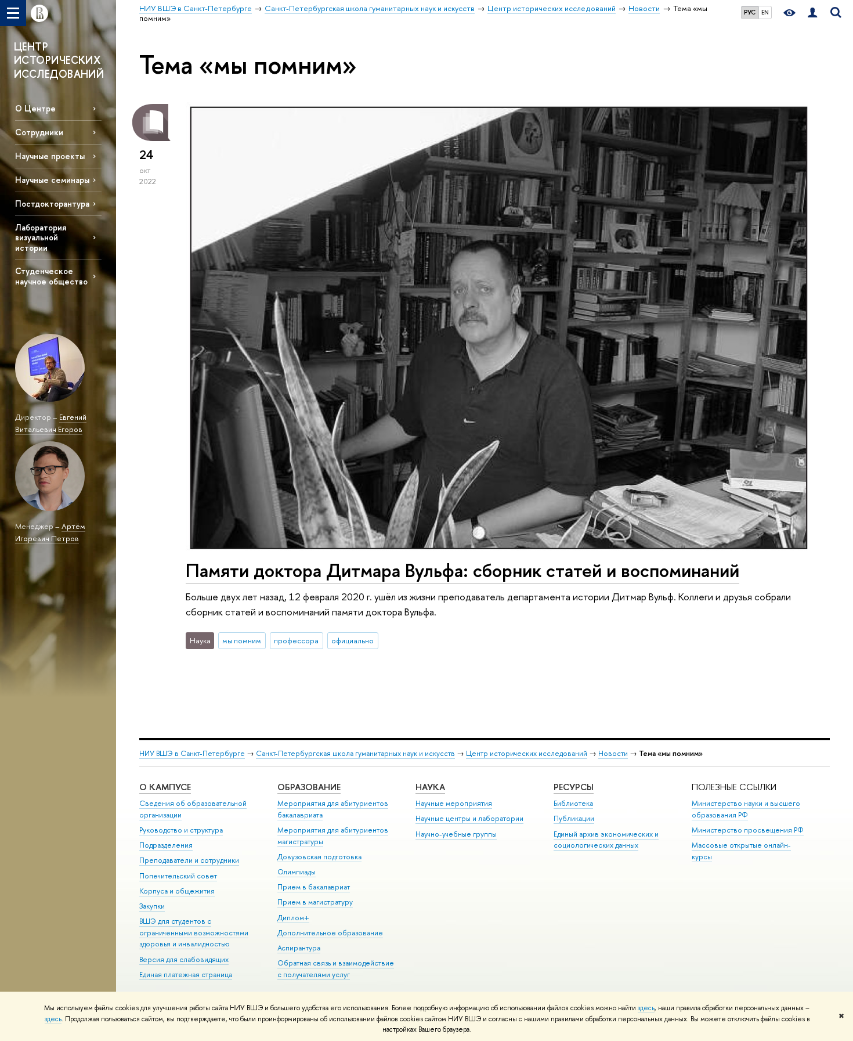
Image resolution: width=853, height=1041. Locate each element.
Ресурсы (574, 787)
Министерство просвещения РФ (748, 830)
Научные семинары (52, 179)
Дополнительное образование (330, 933)
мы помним (241, 640)
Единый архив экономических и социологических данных (606, 840)
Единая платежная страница (185, 974)
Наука (430, 787)
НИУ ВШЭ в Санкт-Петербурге (192, 753)
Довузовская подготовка (319, 857)
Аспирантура (298, 948)
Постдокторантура (52, 203)
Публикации (574, 818)
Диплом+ (293, 918)
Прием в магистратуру (315, 902)
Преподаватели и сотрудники (189, 860)
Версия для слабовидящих (184, 959)
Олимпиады (296, 872)
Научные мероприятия (453, 803)
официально (352, 640)
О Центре (35, 108)
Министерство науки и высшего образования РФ (746, 809)
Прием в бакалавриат (313, 887)
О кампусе (165, 787)
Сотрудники (39, 132)
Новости (613, 753)
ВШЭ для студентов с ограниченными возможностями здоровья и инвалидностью (193, 932)
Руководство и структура (181, 830)
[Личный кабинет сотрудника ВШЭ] (812, 13)
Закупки (152, 906)
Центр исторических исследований (526, 753)
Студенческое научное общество (51, 275)
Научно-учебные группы (456, 834)
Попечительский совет (178, 876)
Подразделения (166, 845)
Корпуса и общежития (177, 891)
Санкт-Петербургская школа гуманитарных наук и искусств (355, 753)
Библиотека (573, 803)
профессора (296, 640)
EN (765, 12)
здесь (646, 1008)
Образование (309, 787)
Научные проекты (50, 155)
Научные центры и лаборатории (469, 818)
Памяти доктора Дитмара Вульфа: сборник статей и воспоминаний (462, 570)
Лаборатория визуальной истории (40, 237)
